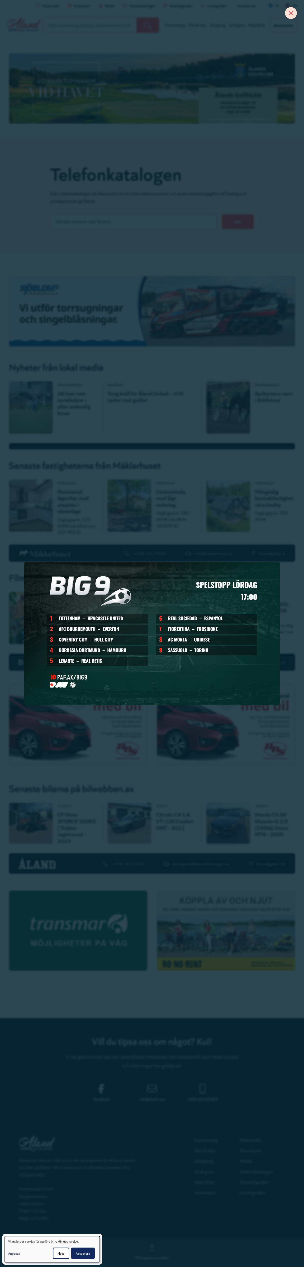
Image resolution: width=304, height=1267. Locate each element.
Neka (61, 1253)
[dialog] (52, 1249)
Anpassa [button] (14, 1253)
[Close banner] (291, 13)
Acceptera (83, 1253)
